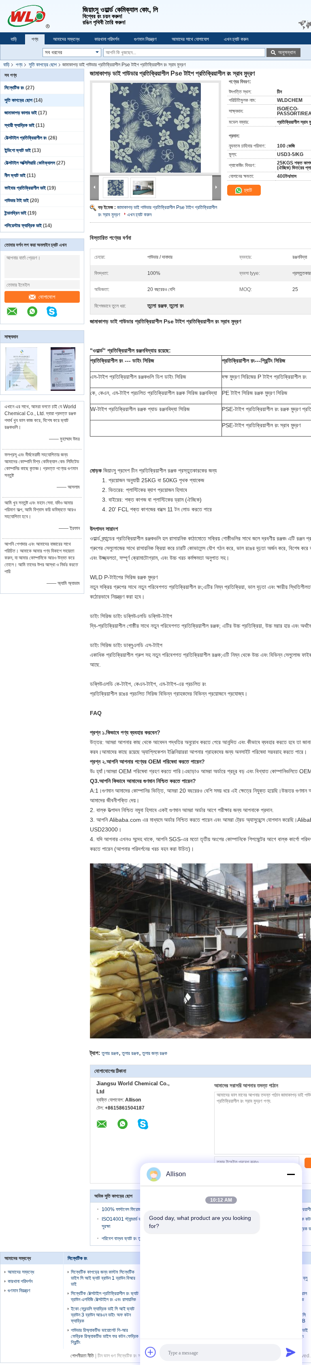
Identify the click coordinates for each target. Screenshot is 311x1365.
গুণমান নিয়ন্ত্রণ (145, 39)
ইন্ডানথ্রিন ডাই (15, 213)
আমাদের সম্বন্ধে (66, 39)
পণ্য (35, 39)
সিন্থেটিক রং (14, 88)
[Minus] (291, 1174)
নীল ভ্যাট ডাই (15, 175)
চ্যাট (247, 190)
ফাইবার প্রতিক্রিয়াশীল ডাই (25, 188)
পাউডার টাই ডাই (16, 200)
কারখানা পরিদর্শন (106, 39)
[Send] (290, 1352)
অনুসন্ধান (287, 52)
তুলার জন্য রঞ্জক (154, 1053)
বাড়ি (14, 39)
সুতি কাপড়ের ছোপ (43, 65)
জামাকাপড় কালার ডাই (20, 113)
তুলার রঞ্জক (110, 1053)
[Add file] (150, 1352)
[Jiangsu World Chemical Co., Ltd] (41, 16)
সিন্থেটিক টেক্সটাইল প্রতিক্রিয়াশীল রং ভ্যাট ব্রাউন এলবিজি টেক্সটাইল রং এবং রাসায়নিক (104, 1296)
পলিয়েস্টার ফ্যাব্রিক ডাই (23, 225)
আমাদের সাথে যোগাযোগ (190, 39)
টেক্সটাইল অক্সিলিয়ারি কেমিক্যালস (29, 163)
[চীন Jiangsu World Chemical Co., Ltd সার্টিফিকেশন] (21, 389)
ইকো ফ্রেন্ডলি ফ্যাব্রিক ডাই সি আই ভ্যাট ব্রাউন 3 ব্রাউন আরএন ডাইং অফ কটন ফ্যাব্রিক (102, 1315)
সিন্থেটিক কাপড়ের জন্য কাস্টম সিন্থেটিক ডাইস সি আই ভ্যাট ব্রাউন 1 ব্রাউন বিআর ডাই (103, 1278)
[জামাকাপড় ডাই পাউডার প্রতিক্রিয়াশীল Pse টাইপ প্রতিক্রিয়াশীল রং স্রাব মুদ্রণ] (155, 128)
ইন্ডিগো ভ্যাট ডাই (17, 150)
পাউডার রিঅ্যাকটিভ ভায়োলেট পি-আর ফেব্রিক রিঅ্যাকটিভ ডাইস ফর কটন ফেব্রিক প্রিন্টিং (104, 1336)
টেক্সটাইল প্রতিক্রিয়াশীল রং (25, 138)
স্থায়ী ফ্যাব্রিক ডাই (19, 125)
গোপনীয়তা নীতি (82, 1356)
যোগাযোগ (46, 297)
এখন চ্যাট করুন (236, 39)
